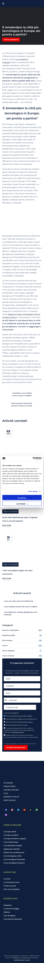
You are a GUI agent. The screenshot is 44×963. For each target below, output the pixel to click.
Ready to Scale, (15, 314)
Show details (32, 491)
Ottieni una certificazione (13, 852)
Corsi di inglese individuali (14, 859)
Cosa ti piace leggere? (11, 713)
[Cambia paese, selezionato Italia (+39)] (6, 700)
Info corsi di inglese (11, 889)
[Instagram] (12, 809)
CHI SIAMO (8, 783)
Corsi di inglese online (12, 856)
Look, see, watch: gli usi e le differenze (18, 601)
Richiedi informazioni (15, 747)
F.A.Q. (5, 793)
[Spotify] (36, 809)
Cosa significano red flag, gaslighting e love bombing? (20, 613)
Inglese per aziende (11, 849)
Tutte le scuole (9, 886)
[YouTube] (24, 809)
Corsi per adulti (9, 832)
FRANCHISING (9, 786)
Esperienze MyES (22, 635)
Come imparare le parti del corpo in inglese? (21, 607)
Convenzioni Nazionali (12, 919)
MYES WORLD (9, 800)
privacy (28, 960)
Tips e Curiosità (11, 40)
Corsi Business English (12, 846)
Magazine (7, 905)
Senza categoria (21, 651)
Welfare (6, 912)
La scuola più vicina (11, 882)
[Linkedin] (18, 809)
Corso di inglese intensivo (14, 863)
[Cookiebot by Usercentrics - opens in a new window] (33, 458)
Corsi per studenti (10, 835)
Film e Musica (22, 640)
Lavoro (22, 646)
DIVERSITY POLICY (11, 797)
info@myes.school (19, 960)
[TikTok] (30, 809)
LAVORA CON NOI (11, 790)
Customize (20, 504)
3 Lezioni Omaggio (11, 909)
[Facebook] (6, 809)
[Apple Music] (6, 815)
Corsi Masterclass (10, 842)
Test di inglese (9, 916)
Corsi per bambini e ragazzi (14, 839)
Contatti (6, 879)
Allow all (22, 498)
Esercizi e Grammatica (22, 630)
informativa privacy (18, 732)
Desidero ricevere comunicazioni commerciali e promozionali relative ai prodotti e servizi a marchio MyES (21, 736)
